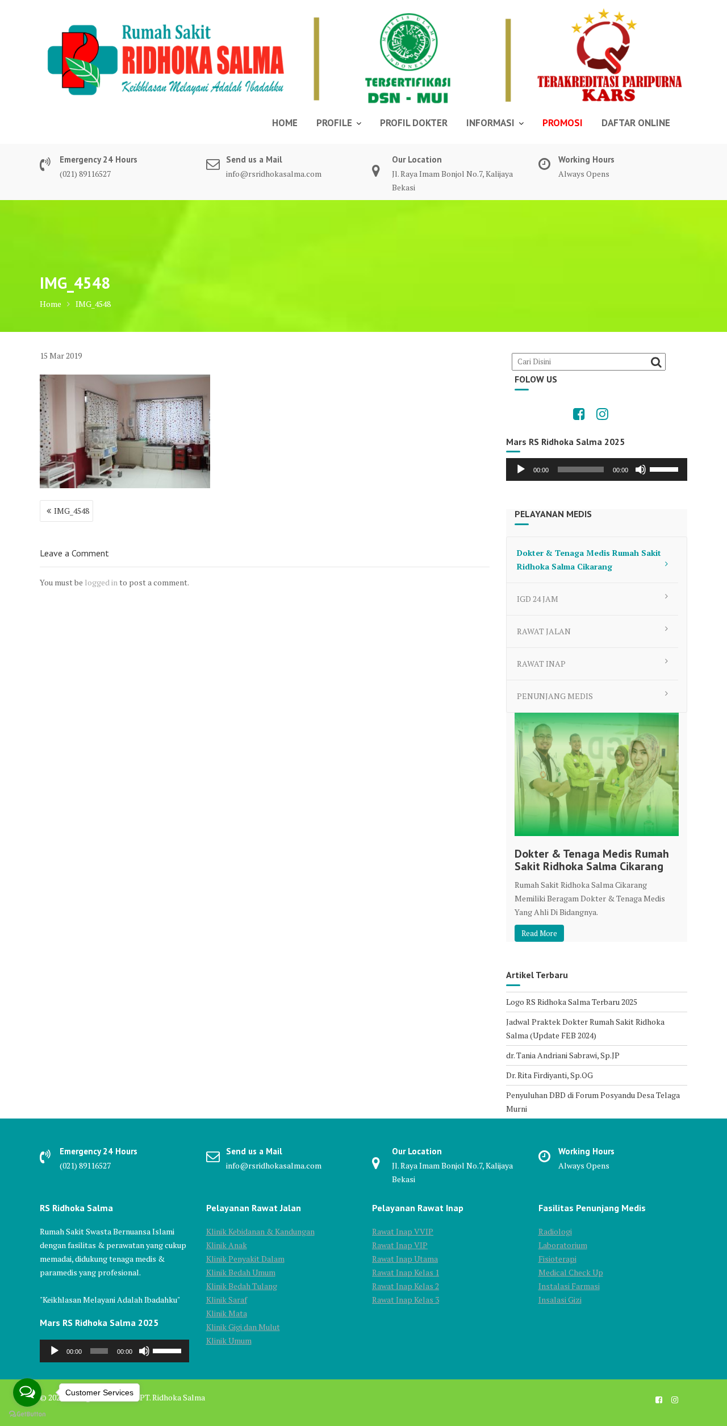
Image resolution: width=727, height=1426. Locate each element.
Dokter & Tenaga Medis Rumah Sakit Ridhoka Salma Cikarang (589, 559)
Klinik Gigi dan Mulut (243, 1326)
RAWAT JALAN (544, 631)
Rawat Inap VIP (400, 1245)
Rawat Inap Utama (405, 1258)
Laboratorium (562, 1245)
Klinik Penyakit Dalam (245, 1258)
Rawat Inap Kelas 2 (405, 1286)
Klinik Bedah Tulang (241, 1286)
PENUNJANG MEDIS (555, 696)
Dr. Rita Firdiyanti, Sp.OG (549, 1075)
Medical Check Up (570, 1272)
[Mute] (640, 469)
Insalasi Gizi (560, 1299)
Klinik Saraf (226, 1299)
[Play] (521, 469)
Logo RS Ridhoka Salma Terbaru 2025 (571, 1001)
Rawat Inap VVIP (402, 1231)
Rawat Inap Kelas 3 (405, 1299)
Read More (539, 933)
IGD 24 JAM (537, 598)
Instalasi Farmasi (569, 1286)
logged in (101, 582)
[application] (596, 469)
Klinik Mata (226, 1313)
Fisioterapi (557, 1258)
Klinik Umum (229, 1340)
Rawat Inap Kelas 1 (405, 1272)
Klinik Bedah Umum (240, 1272)
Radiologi (555, 1231)
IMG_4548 (71, 510)
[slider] (666, 468)
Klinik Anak (226, 1245)
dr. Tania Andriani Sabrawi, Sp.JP (563, 1055)
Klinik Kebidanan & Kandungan (260, 1231)
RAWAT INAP (541, 663)
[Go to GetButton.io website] (27, 1414)
